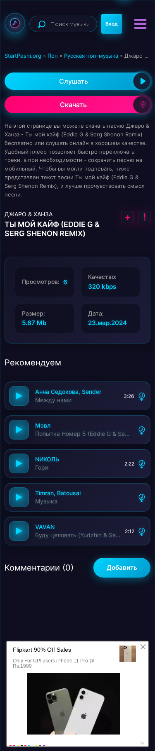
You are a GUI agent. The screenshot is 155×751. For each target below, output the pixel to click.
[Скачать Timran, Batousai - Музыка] (142, 497)
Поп (53, 55)
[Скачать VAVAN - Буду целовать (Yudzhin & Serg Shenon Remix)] (142, 531)
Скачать (73, 105)
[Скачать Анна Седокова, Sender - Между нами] (142, 396)
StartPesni (15, 23)
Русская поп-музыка (91, 55)
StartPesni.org (23, 55)
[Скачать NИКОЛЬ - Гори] (142, 463)
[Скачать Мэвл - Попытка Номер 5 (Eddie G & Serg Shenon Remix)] (142, 429)
